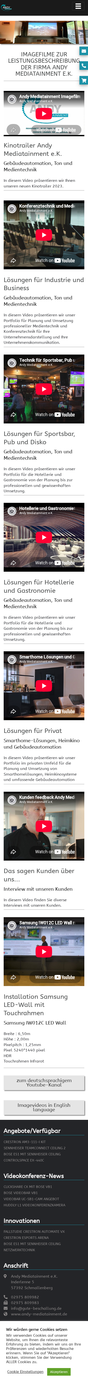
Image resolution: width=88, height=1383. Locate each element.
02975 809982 (25, 1297)
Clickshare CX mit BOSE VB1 (28, 1187)
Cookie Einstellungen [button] (25, 1372)
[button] (44, 1082)
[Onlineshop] (83, 80)
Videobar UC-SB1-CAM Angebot (31, 1199)
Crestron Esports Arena (26, 1238)
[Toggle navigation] (78, 6)
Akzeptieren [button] (59, 1372)
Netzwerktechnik (19, 1250)
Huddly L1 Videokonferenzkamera (34, 1205)
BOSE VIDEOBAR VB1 (21, 1193)
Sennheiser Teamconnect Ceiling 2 (35, 1148)
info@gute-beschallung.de (36, 1308)
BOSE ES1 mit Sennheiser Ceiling (32, 1154)
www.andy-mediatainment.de (39, 1314)
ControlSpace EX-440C (24, 1160)
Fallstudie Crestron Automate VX (34, 1232)
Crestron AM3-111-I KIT (25, 1142)
